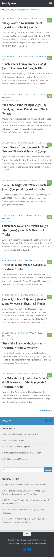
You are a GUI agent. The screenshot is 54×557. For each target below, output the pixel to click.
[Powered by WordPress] (18, 544)
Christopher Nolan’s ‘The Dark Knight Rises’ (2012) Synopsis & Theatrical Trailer (25, 230)
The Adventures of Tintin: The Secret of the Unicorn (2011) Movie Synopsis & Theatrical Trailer (25, 382)
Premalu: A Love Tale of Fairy (24, 494)
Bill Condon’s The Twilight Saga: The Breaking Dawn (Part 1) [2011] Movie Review (25, 109)
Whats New (40, 56)
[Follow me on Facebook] (50, 420)
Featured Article (33, 215)
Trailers (29, 18)
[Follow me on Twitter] (46, 420)
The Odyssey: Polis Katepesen (17, 446)
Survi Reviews (9, 3)
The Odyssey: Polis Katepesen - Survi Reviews (24, 519)
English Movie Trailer (13, 18)
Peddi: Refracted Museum (15, 459)
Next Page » (46, 410)
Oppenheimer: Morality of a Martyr (17, 522)
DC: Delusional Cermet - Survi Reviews (21, 500)
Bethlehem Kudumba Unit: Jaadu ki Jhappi (22, 434)
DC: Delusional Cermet (14, 440)
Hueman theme (40, 544)
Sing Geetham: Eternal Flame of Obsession (22, 453)
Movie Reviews (32, 94)
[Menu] (50, 3)
